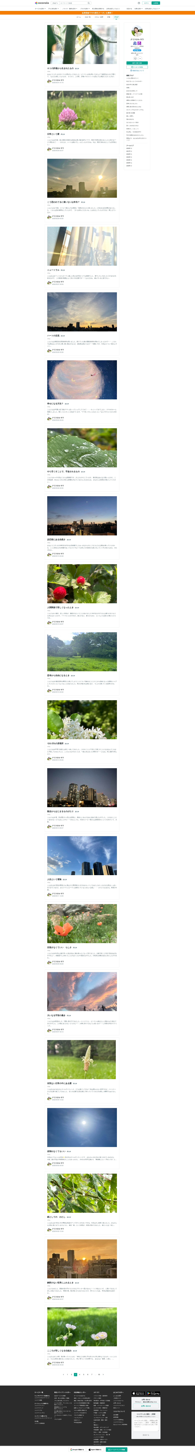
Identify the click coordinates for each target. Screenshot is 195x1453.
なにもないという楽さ (132, 122)
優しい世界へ (130, 116)
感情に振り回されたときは (133, 106)
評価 (108, 17)
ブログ (116, 17)
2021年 (128, 151)
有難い (128, 87)
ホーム (79, 17)
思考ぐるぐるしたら (131, 103)
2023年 (128, 157)
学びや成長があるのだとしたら (135, 135)
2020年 (128, 148)
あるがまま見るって (131, 91)
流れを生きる (130, 119)
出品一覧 (88, 17)
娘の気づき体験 (130, 113)
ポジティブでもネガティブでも (135, 110)
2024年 (128, 160)
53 (99, 1374)
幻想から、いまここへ (133, 128)
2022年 (128, 154)
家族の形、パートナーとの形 (134, 94)
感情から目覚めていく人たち (134, 100)
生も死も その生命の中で (133, 132)
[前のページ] (63, 1374)
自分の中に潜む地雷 (131, 84)
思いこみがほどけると (132, 125)
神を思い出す (130, 97)
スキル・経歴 (99, 17)
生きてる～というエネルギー (134, 81)
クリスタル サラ (137, 39)
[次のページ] (103, 1374)
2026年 (128, 166)
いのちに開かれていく (132, 78)
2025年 (128, 163)
